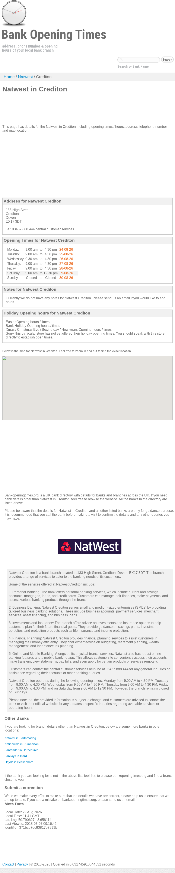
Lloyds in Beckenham (18, 762)
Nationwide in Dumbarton (21, 744)
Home (9, 76)
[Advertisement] (80, 110)
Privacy (22, 864)
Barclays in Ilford (15, 756)
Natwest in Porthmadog (20, 738)
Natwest (25, 76)
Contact (8, 864)
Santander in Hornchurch (21, 750)
